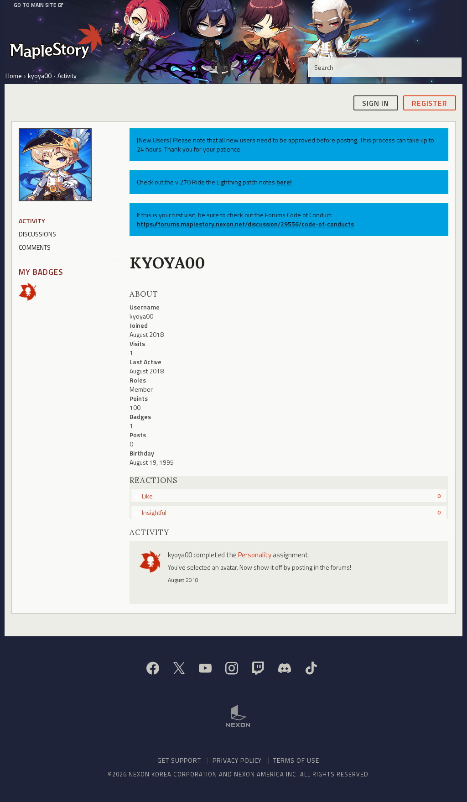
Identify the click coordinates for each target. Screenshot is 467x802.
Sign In (375, 103)
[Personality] (30, 290)
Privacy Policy (237, 760)
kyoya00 (180, 555)
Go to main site (35, 5)
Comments (35, 247)
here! (284, 182)
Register (429, 103)
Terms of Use (296, 760)
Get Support (179, 760)
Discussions (37, 234)
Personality (254, 555)
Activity (32, 220)
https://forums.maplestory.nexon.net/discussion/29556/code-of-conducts (245, 224)
